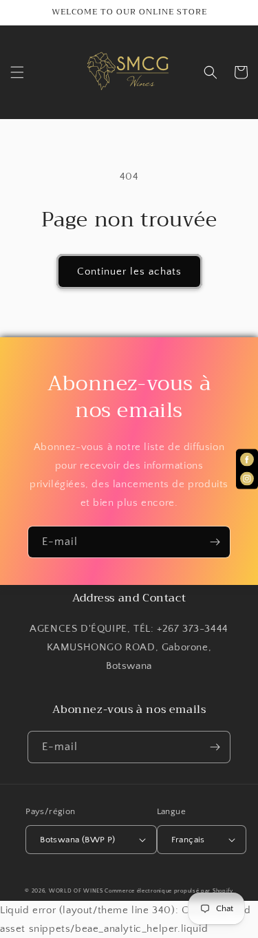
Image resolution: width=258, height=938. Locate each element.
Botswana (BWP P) (77, 839)
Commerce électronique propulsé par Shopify (169, 891)
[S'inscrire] (215, 542)
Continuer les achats (129, 271)
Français (188, 839)
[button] (17, 72)
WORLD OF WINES (76, 891)
